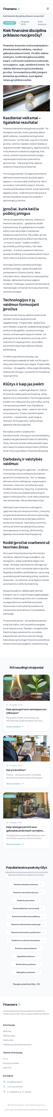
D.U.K (5, 1058)
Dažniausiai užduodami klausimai (17, 1044)
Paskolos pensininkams (26, 948)
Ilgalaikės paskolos (26, 956)
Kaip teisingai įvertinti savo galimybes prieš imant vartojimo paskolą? (24, 830)
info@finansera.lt (15, 1082)
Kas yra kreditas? (16, 769)
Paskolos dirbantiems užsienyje (26, 924)
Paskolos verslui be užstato (25, 892)
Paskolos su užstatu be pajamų (26, 940)
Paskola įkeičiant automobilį (26, 908)
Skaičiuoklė (8, 1040)
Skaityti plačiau (13, 726)
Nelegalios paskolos (25, 972)
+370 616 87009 (14, 1086)
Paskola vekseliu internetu (26, 884)
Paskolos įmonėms (26, 900)
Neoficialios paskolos (26, 964)
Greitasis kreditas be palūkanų (26, 916)
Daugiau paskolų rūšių (26, 984)
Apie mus (7, 1031)
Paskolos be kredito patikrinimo (26, 932)
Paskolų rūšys (9, 1035)
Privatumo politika (11, 1063)
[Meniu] (47, 8)
